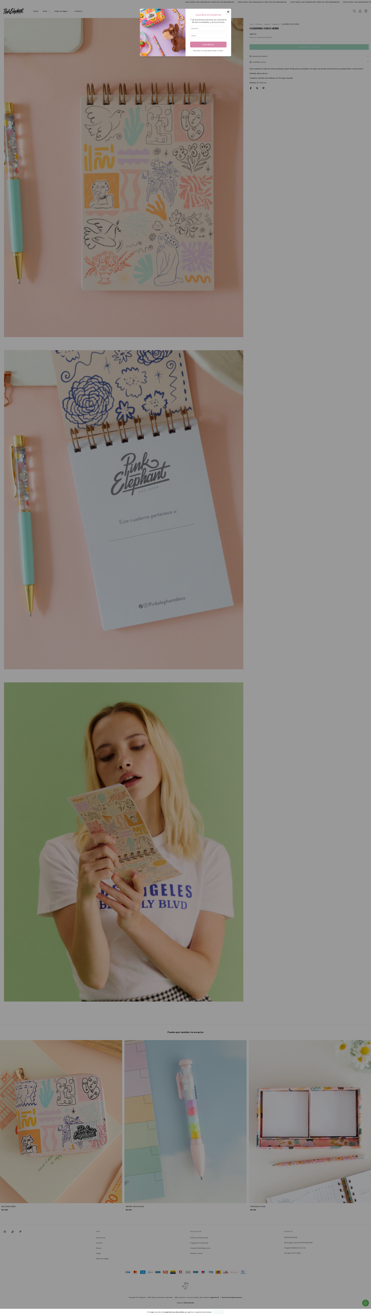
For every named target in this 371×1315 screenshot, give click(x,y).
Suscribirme (208, 44)
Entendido (218, 1312)
